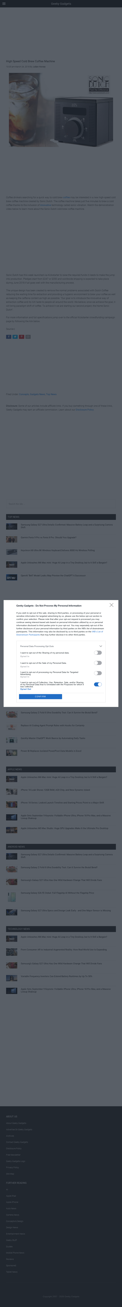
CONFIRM (40, 696)
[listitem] (61, 646)
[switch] (98, 653)
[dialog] (61, 653)
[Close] (112, 606)
